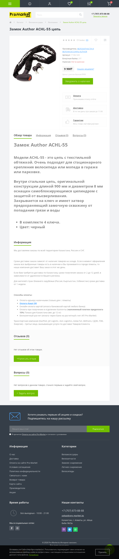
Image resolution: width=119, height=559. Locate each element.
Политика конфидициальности (24, 471)
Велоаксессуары (36, 22)
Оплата (77, 95)
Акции (12, 492)
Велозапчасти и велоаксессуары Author (78, 50)
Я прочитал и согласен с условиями (39, 434)
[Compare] (105, 40)
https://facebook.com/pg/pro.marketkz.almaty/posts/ (11, 528)
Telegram (69, 529)
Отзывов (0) (61, 135)
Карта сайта (15, 484)
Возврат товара (17, 479)
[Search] (80, 15)
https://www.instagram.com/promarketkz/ (17, 528)
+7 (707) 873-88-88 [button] (73, 510)
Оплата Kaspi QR (28, 303)
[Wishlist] (95, 40)
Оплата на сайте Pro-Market (34, 434)
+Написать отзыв (26, 358)
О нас (12, 454)
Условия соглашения (19, 467)
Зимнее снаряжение (72, 462)
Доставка (78, 108)
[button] (49, 3)
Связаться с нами (18, 475)
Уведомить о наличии (77, 81)
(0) (87, 40)
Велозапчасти (69, 458)
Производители (17, 488)
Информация (43, 135)
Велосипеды (68, 471)
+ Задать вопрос (26, 393)
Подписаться (98, 429)
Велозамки (53, 22)
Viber (64, 529)
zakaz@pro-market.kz (73, 515)
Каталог (20, 22)
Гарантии (78, 120)
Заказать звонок (100, 16)
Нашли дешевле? (85, 69)
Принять (102, 552)
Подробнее (33, 554)
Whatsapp (75, 529)
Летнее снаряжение (72, 467)
